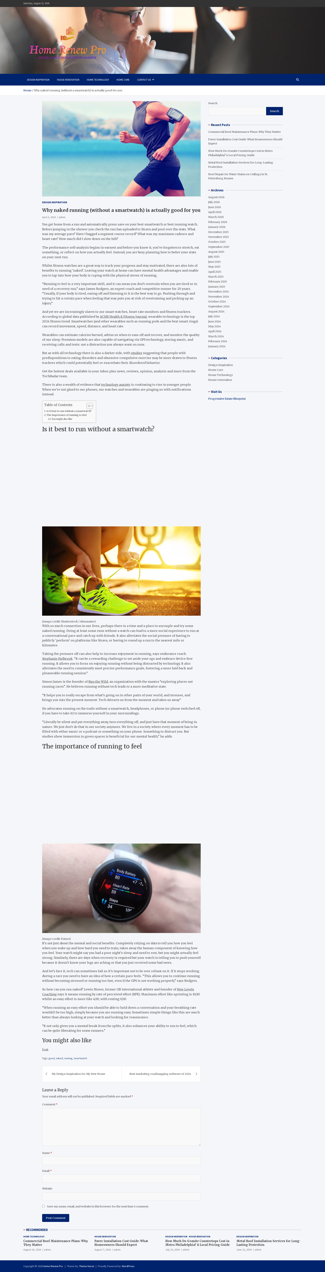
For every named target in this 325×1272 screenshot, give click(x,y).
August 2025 (216, 251)
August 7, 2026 (102, 1249)
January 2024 (217, 346)
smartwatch (80, 1058)
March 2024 (216, 336)
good (52, 1058)
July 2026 (214, 202)
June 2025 (214, 261)
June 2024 (214, 321)
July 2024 (214, 316)
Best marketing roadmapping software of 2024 (160, 1074)
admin (62, 217)
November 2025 (218, 237)
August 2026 (216, 197)
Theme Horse (86, 1266)
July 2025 (214, 256)
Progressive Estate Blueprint (227, 398)
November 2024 (218, 296)
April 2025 (214, 271)
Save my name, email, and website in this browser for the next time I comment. (98, 1206)
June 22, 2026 (244, 1249)
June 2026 (214, 207)
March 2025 (216, 276)
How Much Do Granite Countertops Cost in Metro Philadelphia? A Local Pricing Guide (197, 1243)
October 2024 (217, 301)
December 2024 (218, 291)
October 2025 (217, 242)
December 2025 (218, 232)
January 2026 (217, 227)
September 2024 (219, 306)
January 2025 (216, 286)
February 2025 (217, 281)
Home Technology (98, 79)
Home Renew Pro (53, 1266)
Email (47, 1171)
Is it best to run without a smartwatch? (69, 411)
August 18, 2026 (32, 1249)
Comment (50, 1104)
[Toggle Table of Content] (88, 406)
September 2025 (218, 247)
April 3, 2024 (49, 217)
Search (212, 103)
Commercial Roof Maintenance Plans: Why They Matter (244, 132)
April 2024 (215, 331)
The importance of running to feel (67, 415)
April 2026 (215, 212)
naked (59, 1058)
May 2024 (214, 326)
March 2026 (216, 217)
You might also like (62, 419)
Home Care (123, 79)
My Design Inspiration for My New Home (78, 1074)
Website (47, 1188)
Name (47, 1153)
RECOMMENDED (37, 1230)
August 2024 (216, 311)
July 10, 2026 (172, 1249)
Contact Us (144, 79)
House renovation (68, 79)
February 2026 (217, 222)
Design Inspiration (38, 79)
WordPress (128, 1266)
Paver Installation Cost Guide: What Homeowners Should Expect (121, 1243)
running (68, 1058)
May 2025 (214, 266)
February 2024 (217, 341)
